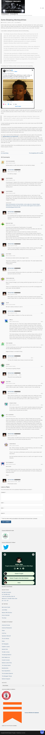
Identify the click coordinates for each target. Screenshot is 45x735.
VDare (3, 630)
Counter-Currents (6, 660)
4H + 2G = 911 (5, 600)
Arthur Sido (4, 22)
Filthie (3, 641)
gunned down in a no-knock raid (10, 136)
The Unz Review (5, 638)
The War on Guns (5, 652)
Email (2, 508)
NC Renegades (5, 643)
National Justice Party (7, 662)
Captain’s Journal (5, 646)
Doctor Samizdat (5, 615)
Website (3, 513)
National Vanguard (6, 678)
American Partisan (6, 625)
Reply (42, 163)
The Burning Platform (6, 654)
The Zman (4, 617)
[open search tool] (40, 8)
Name (2, 502)
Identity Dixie (5, 649)
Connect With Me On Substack (32, 712)
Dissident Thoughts (9, 14)
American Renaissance (7, 627)
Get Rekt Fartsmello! (6, 592)
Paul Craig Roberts (6, 670)
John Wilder (4, 609)
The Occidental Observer (7, 673)
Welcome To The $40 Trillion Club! (9, 598)
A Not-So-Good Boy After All (8, 596)
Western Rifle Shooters (7, 612)
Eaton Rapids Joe (6, 657)
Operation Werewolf (6, 635)
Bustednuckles (5, 668)
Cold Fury (4, 633)
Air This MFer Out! (6, 594)
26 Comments (18, 22)
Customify (23, 732)
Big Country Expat (6, 607)
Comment (3, 492)
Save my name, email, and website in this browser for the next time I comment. (19, 518)
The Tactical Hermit (6, 665)
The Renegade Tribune (7, 676)
